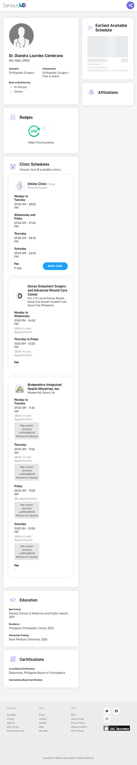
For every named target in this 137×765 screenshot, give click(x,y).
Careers (43, 719)
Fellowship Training (19, 635)
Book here (55, 266)
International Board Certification (25, 680)
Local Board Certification (22, 668)
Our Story (11, 715)
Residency (14, 624)
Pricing (10, 719)
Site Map (43, 731)
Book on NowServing (19, 82)
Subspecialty (49, 68)
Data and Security (15, 731)
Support (43, 723)
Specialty (14, 68)
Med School (15, 609)
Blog (41, 727)
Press (42, 715)
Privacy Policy (78, 723)
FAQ (73, 715)
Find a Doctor (77, 731)
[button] (19, 185)
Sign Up (10, 723)
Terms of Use (77, 719)
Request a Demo (79, 727)
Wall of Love (13, 727)
